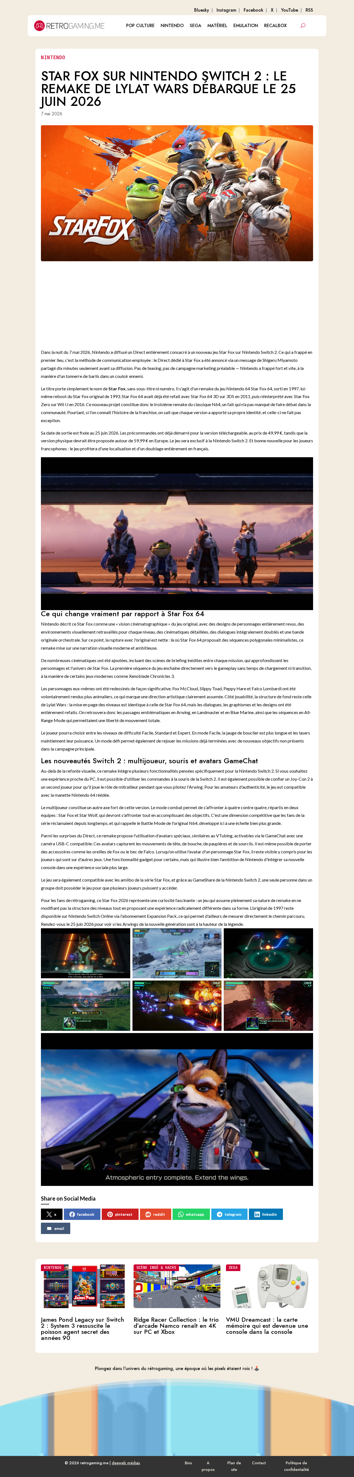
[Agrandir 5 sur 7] (214, 987)
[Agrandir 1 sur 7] (123, 935)
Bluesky (201, 10)
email (59, 1228)
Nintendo (172, 25)
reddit (159, 1214)
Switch (267, 352)
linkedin (269, 1214)
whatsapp (195, 1214)
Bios (188, 1463)
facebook (85, 1214)
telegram (233, 1214)
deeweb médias (126, 1463)
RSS (309, 10)
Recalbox (275, 25)
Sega (195, 25)
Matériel (217, 25)
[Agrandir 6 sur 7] (306, 987)
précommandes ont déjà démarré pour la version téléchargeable (187, 432)
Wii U (63, 404)
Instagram (226, 10)
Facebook (253, 10)
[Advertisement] (182, 304)
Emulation (245, 25)
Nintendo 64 (238, 388)
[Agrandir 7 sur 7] (306, 1040)
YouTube (289, 10)
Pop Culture (140, 25)
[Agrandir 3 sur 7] (306, 935)
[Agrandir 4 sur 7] (123, 987)
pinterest (123, 1214)
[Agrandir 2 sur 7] (214, 935)
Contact (259, 1463)
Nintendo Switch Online (90, 916)
